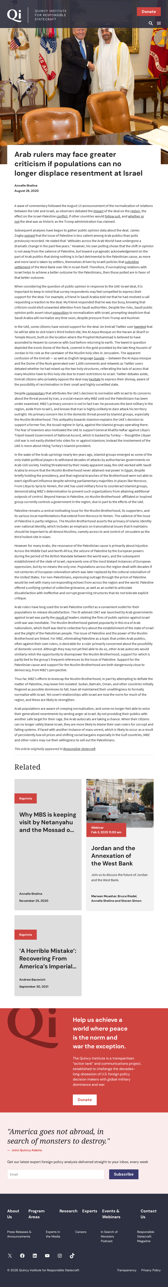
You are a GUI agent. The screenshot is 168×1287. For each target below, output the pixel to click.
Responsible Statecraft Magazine (145, 1236)
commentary (35, 393)
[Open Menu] (158, 23)
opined (29, 235)
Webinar (97, 828)
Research (68, 1211)
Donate (149, 11)
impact (98, 211)
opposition (60, 312)
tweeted (140, 326)
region (135, 211)
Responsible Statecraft (79, 749)
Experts (89, 1211)
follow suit (112, 216)
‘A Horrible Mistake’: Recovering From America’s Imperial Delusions (47, 958)
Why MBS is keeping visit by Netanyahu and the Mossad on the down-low (47, 822)
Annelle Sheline (25, 185)
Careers (80, 1232)
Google (99, 358)
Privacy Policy (151, 1270)
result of (62, 617)
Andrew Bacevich (32, 980)
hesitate (95, 379)
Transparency (126, 1270)
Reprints (25, 798)
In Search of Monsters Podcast (109, 1236)
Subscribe (124, 1174)
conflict (61, 216)
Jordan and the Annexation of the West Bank (113, 855)
